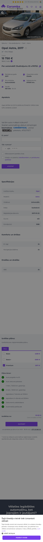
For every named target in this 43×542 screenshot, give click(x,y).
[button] (21, 533)
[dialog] (21, 528)
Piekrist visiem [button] (21, 538)
